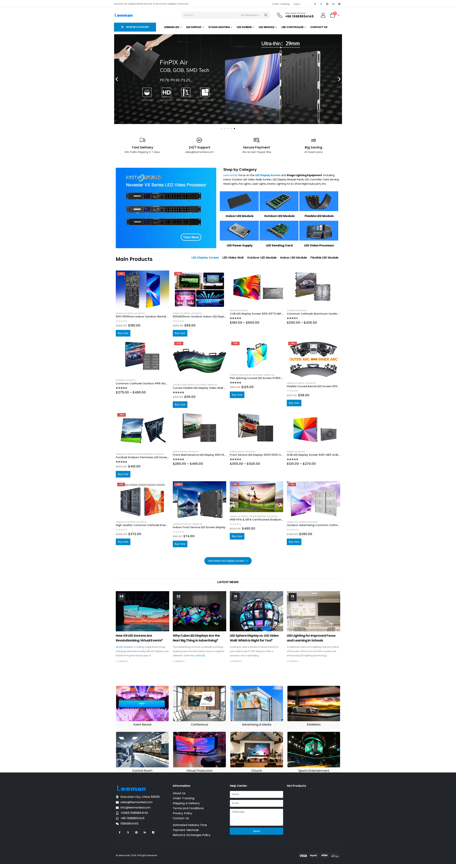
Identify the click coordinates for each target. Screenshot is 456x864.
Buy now (123, 333)
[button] (116, 79)
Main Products (134, 259)
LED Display (194, 27)
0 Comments (122, 661)
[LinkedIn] (333, 3)
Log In (297, 3)
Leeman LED (171, 27)
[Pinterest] (327, 3)
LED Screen (244, 27)
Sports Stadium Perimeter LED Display (145, 454)
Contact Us (318, 27)
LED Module (266, 27)
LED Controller (292, 27)
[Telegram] (339, 3)
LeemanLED (230, 175)
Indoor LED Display (239, 310)
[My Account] (323, 15)
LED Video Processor (319, 245)
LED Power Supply (240, 245)
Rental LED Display (136, 313)
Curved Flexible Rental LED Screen (189, 384)
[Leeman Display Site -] (124, 15)
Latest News (228, 582)
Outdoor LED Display (296, 310)
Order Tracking (280, 3)
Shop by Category (240, 169)
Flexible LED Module (319, 216)
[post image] (142, 611)
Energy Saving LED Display (185, 451)
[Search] (266, 15)
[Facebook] (315, 3)
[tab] (205, 258)
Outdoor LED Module (279, 216)
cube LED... (201, 655)
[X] (321, 3)
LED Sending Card (279, 245)
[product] (256, 288)
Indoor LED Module (239, 216)
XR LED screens (124, 647)
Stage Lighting (219, 27)
